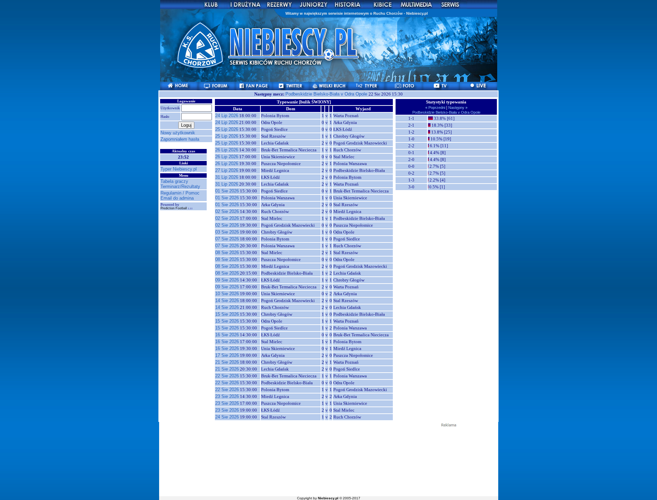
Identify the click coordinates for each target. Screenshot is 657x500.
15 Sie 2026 (227, 314)
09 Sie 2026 (227, 280)
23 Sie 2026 (227, 396)
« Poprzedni (435, 107)
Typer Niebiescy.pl (178, 169)
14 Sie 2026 (227, 300)
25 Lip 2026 (226, 129)
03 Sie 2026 (227, 232)
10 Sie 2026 (227, 293)
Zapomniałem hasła (179, 139)
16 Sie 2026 (227, 334)
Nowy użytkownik (177, 132)
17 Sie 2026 (227, 355)
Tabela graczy (174, 181)
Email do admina (177, 198)
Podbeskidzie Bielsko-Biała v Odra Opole (327, 94)
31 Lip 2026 (226, 177)
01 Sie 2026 (227, 190)
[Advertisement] (328, 461)
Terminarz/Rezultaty (180, 186)
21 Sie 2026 (227, 362)
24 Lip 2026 (226, 115)
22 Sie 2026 (227, 375)
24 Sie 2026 (227, 417)
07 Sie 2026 (227, 238)
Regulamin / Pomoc (179, 193)
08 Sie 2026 (227, 252)
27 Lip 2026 (226, 170)
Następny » (457, 107)
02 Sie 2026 (227, 211)
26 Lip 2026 (226, 149)
